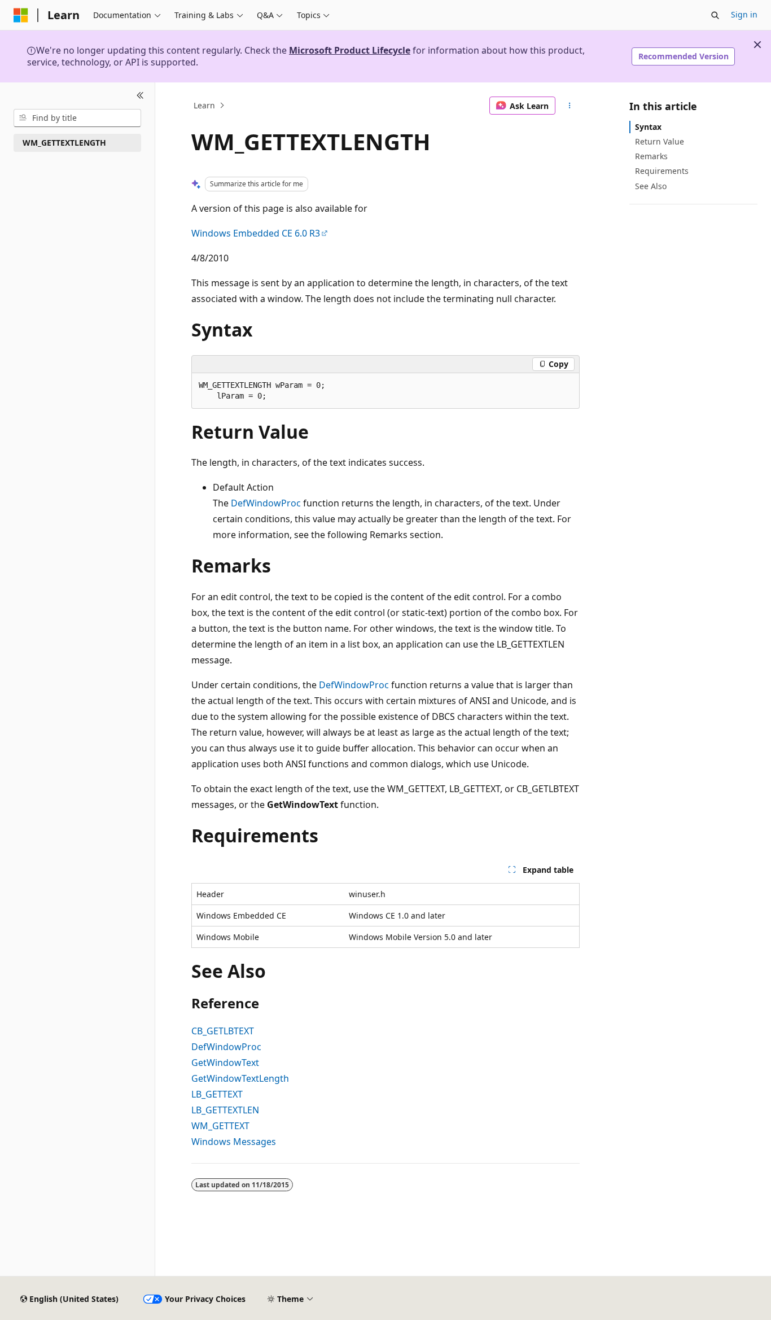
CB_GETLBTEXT (222, 1031)
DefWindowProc (266, 503)
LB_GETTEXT (217, 1094)
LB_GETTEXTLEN (225, 1110)
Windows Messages (233, 1141)
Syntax (648, 126)
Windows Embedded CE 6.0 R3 (255, 233)
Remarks (651, 156)
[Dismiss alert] (757, 45)
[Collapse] (140, 96)
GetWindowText (225, 1062)
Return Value (659, 141)
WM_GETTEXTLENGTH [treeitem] (64, 142)
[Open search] (715, 15)
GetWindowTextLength (240, 1078)
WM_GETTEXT (220, 1126)
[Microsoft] (21, 15)
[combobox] (77, 118)
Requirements (662, 170)
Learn (204, 105)
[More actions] (570, 106)
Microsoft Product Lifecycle (349, 50)
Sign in (744, 14)
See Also (651, 186)
